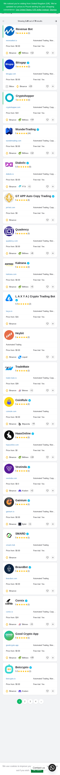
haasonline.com (12, 445)
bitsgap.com (11, 74)
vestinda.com (11, 478)
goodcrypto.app (12, 645)
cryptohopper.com (13, 107)
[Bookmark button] (47, 53)
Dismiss (53, 10)
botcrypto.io (10, 679)
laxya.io (9, 311)
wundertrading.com (13, 141)
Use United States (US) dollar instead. (32, 10)
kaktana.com (11, 274)
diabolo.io (10, 174)
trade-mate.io (11, 378)
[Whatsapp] (52, 768)
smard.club (10, 545)
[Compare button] (53, 53)
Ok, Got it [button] (37, 770)
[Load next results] (56, 21)
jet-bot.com (10, 207)
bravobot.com (11, 578)
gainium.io (10, 512)
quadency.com (12, 241)
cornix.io (9, 612)
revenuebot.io (11, 40)
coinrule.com (11, 411)
